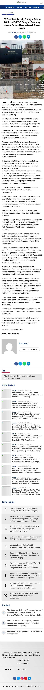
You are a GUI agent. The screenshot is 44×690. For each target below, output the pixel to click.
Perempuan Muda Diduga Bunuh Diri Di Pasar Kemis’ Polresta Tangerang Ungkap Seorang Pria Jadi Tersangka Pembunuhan (27, 449)
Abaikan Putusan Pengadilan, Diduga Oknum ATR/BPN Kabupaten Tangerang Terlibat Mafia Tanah (24, 585)
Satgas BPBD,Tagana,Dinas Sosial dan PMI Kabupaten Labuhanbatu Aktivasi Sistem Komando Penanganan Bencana (25, 575)
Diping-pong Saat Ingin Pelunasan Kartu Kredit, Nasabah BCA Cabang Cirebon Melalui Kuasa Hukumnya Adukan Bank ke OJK (26, 459)
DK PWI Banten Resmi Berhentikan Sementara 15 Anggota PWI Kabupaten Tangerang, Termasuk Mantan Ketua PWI (26, 416)
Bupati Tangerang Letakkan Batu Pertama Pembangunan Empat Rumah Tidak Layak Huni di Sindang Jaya (26, 470)
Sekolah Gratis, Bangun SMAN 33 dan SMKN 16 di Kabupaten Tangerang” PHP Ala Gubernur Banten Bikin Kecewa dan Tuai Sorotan (25, 518)
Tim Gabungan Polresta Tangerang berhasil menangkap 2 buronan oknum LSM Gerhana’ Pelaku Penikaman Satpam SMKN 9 (24, 612)
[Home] (2, 7)
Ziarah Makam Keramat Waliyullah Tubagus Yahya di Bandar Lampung (24, 510)
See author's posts (29, 349)
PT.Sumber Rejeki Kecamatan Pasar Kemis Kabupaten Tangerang (19, 377)
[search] (2, 2)
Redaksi (13, 32)
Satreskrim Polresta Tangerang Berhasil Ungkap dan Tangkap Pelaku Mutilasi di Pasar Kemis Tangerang (23, 623)
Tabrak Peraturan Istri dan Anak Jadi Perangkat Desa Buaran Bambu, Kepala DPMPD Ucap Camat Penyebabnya (27, 438)
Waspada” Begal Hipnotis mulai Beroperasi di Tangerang (24, 632)
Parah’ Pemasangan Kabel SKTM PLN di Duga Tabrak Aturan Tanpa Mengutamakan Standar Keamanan (25, 565)
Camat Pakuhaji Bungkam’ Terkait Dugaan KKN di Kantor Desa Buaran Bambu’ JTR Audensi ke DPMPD (26, 427)
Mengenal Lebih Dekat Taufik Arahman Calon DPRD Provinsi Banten (25, 546)
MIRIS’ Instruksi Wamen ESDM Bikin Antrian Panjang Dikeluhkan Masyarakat (24, 595)
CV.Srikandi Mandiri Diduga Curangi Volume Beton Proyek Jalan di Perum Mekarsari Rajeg (24, 555)
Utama (10, 13)
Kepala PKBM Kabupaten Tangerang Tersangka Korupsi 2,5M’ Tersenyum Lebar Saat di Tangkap (27, 394)
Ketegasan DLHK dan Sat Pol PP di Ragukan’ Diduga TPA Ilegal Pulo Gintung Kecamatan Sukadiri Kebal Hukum (26, 492)
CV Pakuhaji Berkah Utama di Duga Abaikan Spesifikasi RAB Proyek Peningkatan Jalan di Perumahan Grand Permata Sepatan (26, 481)
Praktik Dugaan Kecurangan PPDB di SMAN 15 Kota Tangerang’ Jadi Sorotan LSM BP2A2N (24, 528)
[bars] (40, 2)
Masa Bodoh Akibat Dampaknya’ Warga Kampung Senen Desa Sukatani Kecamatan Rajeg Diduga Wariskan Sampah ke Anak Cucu (26, 405)
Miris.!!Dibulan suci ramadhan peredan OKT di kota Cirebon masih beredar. (25, 538)
